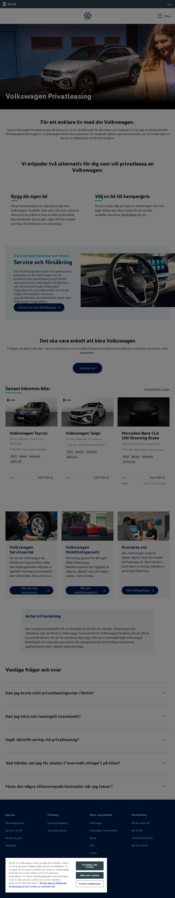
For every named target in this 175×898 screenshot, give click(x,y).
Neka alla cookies (89, 875)
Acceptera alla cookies (89, 865)
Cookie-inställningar (90, 883)
